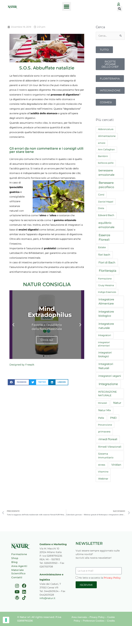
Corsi (101, 194)
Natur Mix (104, 410)
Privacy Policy (112, 577)
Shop (14, 558)
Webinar (103, 478)
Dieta (101, 208)
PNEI (113, 417)
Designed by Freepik (21, 364)
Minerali (102, 403)
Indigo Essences (107, 292)
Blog (14, 562)
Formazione (105, 278)
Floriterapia (107, 271)
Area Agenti (19, 566)
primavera (104, 431)
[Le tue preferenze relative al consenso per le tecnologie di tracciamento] (6, 620)
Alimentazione (107, 136)
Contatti (16, 577)
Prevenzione (105, 424)
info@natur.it (47, 598)
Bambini (103, 156)
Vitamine (103, 471)
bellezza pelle (106, 162)
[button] (66, 6)
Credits (111, 620)
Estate (102, 247)
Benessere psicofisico (106, 185)
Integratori (104, 335)
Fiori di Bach (106, 262)
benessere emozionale (106, 172)
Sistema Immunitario (105, 455)
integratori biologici (105, 354)
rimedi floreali (107, 439)
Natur (117, 402)
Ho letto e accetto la (100, 577)
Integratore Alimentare (106, 301)
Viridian (116, 464)
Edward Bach (106, 215)
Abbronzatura (105, 129)
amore (101, 143)
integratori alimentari (104, 344)
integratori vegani (109, 375)
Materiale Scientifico (18, 572)
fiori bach (104, 254)
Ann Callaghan (106, 149)
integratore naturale (106, 326)
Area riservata (79, 617)
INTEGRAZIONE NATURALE (107, 393)
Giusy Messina (106, 285)
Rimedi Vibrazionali (109, 446)
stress (101, 464)
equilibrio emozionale (106, 225)
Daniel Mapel (105, 201)
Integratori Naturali (105, 366)
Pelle (101, 417)
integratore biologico (106, 313)
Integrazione (108, 384)
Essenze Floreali (104, 237)
